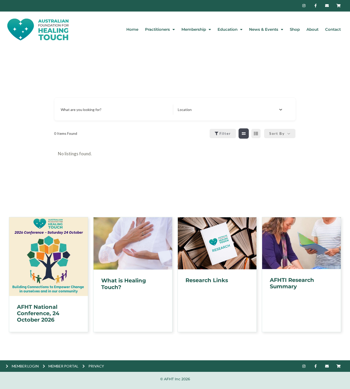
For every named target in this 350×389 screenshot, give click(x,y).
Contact (333, 29)
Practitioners (157, 29)
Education (228, 29)
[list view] (256, 133)
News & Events (263, 29)
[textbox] (185, 110)
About (312, 29)
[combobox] (230, 110)
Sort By (277, 133)
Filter (225, 133)
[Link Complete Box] (48, 274)
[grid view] (244, 133)
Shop (295, 29)
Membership (193, 29)
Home (132, 29)
